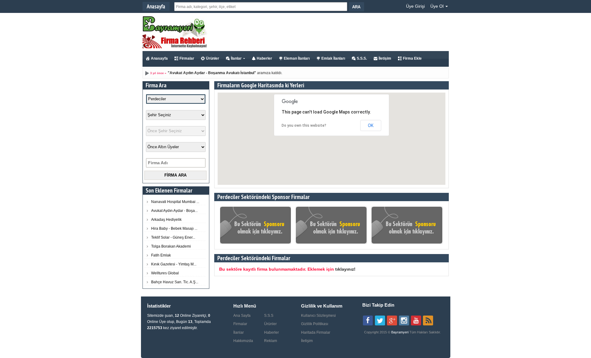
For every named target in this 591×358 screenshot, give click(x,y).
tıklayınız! (345, 269)
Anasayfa (159, 58)
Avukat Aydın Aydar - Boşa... (174, 211)
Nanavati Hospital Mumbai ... (175, 202)
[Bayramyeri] (175, 47)
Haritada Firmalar (315, 332)
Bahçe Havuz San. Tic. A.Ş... (174, 282)
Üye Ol (437, 6)
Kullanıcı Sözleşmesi (318, 315)
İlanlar (236, 58)
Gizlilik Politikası (314, 324)
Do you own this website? (304, 125)
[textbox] (261, 6)
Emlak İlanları (333, 58)
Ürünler (212, 58)
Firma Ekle (412, 58)
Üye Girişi (415, 6)
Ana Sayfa (242, 315)
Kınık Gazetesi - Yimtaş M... (173, 264)
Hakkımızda (243, 341)
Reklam (270, 341)
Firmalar (186, 58)
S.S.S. (362, 58)
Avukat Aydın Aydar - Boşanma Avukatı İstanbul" (213, 73)
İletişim (385, 58)
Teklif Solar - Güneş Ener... (173, 237)
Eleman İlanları (297, 58)
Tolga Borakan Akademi (171, 246)
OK (370, 125)
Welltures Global (165, 273)
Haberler (264, 58)
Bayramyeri (400, 332)
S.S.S (268, 315)
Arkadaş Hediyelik (166, 219)
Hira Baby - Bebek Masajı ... (174, 228)
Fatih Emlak (161, 255)
